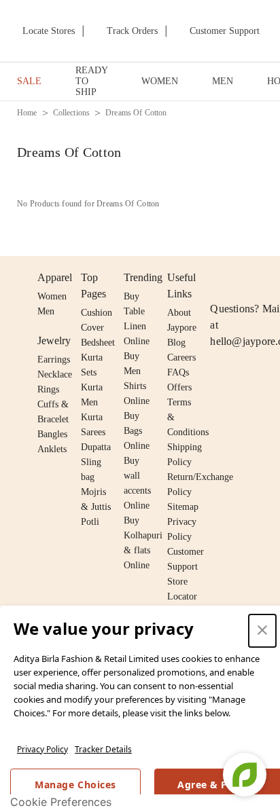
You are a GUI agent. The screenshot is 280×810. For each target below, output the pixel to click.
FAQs (178, 372)
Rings (48, 389)
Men (45, 311)
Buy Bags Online (137, 431)
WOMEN (159, 81)
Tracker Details (103, 749)
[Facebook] (245, 278)
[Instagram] (218, 278)
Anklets (52, 449)
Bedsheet (98, 342)
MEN (222, 81)
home (27, 112)
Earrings (53, 359)
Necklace (54, 374)
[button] (262, 630)
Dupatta (96, 447)
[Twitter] (270, 277)
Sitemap (182, 507)
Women (52, 296)
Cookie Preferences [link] (60, 802)
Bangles (52, 434)
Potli (90, 522)
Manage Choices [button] (75, 784)
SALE (29, 81)
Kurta (92, 387)
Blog (176, 342)
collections (71, 112)
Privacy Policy (42, 749)
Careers (181, 357)
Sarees (93, 432)
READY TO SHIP (91, 81)
